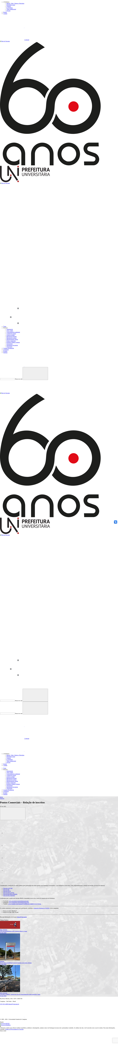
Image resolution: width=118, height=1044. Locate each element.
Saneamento (9, 344)
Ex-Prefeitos (9, 7)
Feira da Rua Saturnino (9, 895)
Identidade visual (10, 5)
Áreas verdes (9, 330)
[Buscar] (12, 688)
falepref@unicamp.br (22, 917)
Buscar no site (18, 379)
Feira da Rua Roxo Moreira (10, 894)
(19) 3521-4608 (4, 1004)
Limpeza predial (10, 335)
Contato (5, 13)
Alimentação (9, 329)
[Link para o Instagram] (36, 366)
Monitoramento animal (12, 339)
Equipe (5, 12)
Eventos (5, 351)
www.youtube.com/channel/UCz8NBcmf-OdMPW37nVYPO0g (24, 904)
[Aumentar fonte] (12, 27)
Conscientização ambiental (13, 332)
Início (1, 797)
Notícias (5, 352)
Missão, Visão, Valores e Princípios (15, 3)
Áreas (4, 326)
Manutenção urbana (11, 338)
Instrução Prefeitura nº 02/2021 (42, 908)
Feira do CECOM (7, 888)
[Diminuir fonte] (36, 27)
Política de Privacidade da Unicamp (14, 1029)
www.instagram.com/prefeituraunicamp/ (19, 902)
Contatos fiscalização (8, 348)
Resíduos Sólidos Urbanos (13, 342)
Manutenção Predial (11, 336)
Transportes (9, 346)
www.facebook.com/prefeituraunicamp (19, 901)
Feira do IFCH (7, 891)
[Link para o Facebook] (12, 366)
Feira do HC (6, 889)
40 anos (8, 10)
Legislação (6, 349)
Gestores (8, 6)
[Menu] (12, 391)
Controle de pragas (11, 333)
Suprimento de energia (12, 345)
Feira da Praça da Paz (8, 892)
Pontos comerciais (11, 341)
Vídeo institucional (11, 9)
